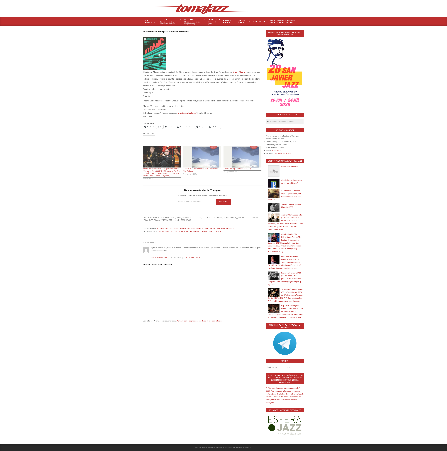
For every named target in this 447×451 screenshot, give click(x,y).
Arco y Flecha (239, 72)
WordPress (248, 447)
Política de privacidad (202, 447)
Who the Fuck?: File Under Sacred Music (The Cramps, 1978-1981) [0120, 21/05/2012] (190, 231)
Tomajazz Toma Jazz (163, 220)
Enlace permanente (192, 258)
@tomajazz (276, 150)
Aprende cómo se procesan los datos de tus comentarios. (199, 321)
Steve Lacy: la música (289, 167)
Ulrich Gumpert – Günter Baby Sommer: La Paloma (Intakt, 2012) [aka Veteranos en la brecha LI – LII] (195, 228)
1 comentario (185, 220)
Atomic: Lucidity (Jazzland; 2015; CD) (237, 169)
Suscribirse (223, 201)
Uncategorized (229, 218)
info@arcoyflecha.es (187, 113)
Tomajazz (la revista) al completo (207, 218)
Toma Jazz (148, 220)
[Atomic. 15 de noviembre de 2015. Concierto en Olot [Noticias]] (202, 156)
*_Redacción (185, 218)
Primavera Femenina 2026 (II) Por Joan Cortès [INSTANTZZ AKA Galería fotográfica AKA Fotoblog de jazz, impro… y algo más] (284, 279)
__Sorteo (240, 218)
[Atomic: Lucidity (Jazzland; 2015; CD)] (242, 156)
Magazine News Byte (228, 447)
